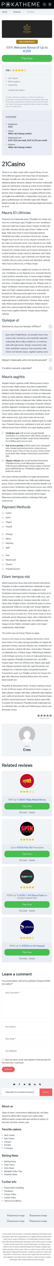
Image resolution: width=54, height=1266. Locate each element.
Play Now (27, 58)
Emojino (7, 1145)
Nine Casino (9, 1135)
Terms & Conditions (12, 1201)
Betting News (10, 1161)
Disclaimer (8, 1191)
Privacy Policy (10, 1194)
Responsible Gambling (14, 1188)
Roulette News (10, 1174)
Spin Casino (9, 1138)
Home (4, 12)
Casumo (7, 1142)
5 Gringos (8, 1148)
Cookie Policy (10, 1197)
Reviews (17, 12)
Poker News (9, 1165)
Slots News (9, 1168)
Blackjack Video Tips (13, 1171)
